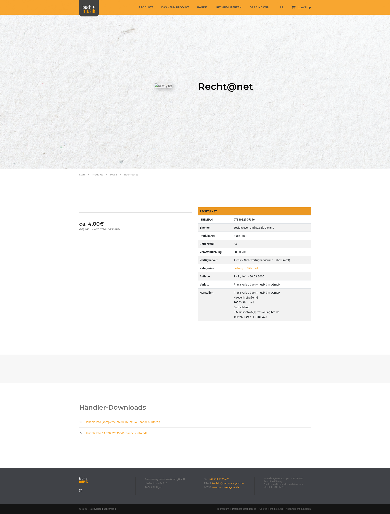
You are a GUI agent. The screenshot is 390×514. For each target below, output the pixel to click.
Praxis (113, 174)
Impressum (223, 509)
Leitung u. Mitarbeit (246, 268)
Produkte (146, 7)
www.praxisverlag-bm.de (225, 487)
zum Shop (304, 7)
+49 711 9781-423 (219, 479)
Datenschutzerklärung (244, 509)
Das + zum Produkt (175, 7)
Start (82, 174)
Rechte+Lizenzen (229, 7)
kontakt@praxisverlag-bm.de (228, 483)
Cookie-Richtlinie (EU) (271, 509)
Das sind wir (259, 7)
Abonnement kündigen (298, 509)
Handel (202, 7)
